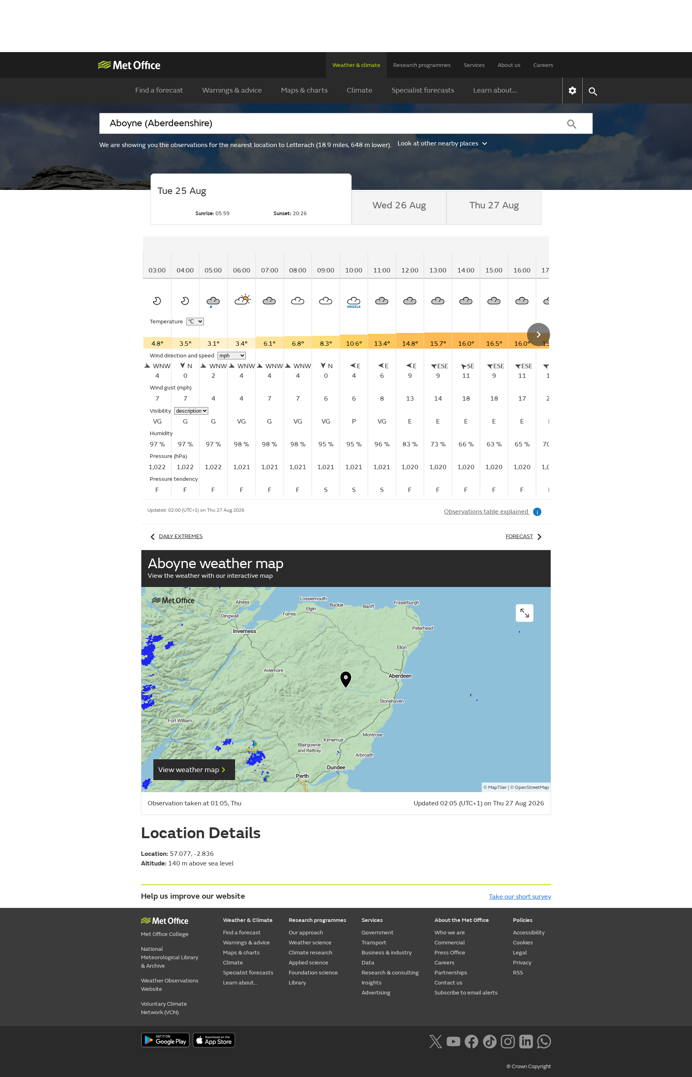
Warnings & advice (232, 90)
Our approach (306, 932)
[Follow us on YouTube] (454, 1040)
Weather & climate (356, 65)
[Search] (571, 123)
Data (368, 962)
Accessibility (529, 932)
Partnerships (451, 972)
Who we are (450, 932)
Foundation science (313, 972)
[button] (346, 682)
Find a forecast (159, 90)
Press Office (450, 952)
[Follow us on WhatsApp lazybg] (544, 1040)
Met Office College (165, 934)
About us (509, 65)
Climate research (310, 952)
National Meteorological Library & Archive (169, 957)
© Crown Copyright (529, 1066)
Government (378, 932)
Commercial (450, 942)
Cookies (523, 942)
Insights (372, 982)
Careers (543, 65)
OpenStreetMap (532, 788)
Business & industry (387, 952)
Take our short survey (520, 897)
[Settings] (572, 90)
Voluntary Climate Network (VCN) (164, 1008)
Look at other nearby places (438, 143)
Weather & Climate (248, 920)
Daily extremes (181, 536)
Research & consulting (390, 972)
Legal (520, 952)
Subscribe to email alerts (466, 992)
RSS (518, 972)
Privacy (522, 962)
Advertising (376, 992)
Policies (523, 920)
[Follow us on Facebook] (472, 1040)
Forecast (519, 536)
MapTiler (497, 788)
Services (474, 65)
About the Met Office (462, 920)
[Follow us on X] (435, 1040)
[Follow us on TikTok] (490, 1040)
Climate (359, 90)
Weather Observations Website (170, 984)
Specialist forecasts (423, 90)
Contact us (449, 982)
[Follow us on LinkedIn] (526, 1040)
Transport (374, 942)
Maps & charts (304, 90)
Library (297, 982)
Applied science (308, 962)
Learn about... (495, 90)
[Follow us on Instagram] (508, 1040)
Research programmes (422, 65)
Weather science (310, 942)
